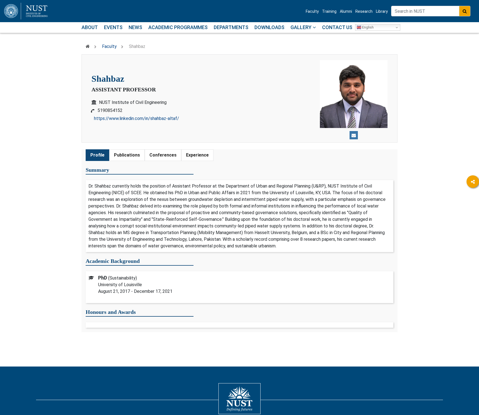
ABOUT (89, 27)
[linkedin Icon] (473, 212)
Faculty (312, 11)
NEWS (135, 27)
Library (382, 11)
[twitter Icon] (473, 227)
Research (364, 11)
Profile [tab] (97, 155)
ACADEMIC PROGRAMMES (178, 27)
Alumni (346, 11)
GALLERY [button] (302, 27)
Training (329, 11)
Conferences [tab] (163, 155)
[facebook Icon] (473, 197)
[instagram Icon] (473, 243)
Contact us (337, 27)
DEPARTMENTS (231, 27)
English (367, 27)
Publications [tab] (127, 155)
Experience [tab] (197, 155)
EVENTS (113, 27)
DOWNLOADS (269, 27)
